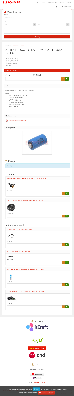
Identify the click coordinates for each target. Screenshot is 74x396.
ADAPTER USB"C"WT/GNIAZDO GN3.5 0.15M (19, 229)
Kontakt (69, 2)
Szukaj (38, 37)
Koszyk (43, 2)
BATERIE (15, 45)
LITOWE (22, 45)
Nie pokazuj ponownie (46, 393)
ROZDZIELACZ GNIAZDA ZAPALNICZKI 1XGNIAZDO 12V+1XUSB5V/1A (26, 178)
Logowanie (66, 6)
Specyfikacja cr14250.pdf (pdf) (18, 120)
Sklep (36, 2)
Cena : (5, 21)
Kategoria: (6, 28)
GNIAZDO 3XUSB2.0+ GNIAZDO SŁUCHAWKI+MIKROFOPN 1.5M (25, 200)
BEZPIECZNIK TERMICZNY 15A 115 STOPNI (19, 251)
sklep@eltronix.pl (39, 382)
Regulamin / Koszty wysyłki (56, 2)
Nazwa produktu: (8, 14)
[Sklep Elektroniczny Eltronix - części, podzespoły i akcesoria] (11, 2)
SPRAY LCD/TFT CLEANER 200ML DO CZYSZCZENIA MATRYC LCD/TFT (26, 269)
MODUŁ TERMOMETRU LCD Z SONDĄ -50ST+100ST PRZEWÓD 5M (25, 291)
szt (63, 79)
